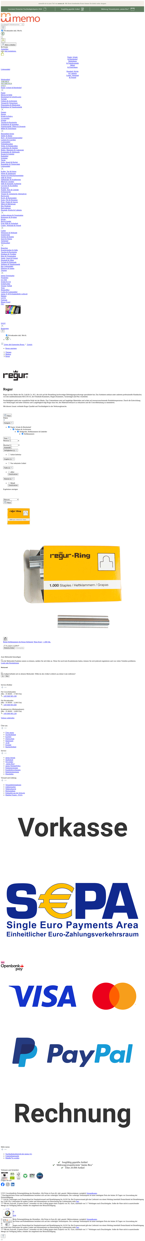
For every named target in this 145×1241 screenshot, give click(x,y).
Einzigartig (20, 648)
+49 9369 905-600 (10, 705)
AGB (7, 743)
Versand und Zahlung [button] (8, 778)
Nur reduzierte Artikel (18, 463)
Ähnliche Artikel (9, 648)
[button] (3, 35)
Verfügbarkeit (9, 450)
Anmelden (4, 49)
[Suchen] (23, 24)
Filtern (9, 416)
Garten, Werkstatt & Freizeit (11, 225)
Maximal (11, 445)
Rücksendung (10, 791)
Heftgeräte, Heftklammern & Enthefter (33, 432)
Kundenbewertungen (13, 770)
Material (8, 479)
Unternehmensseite (12, 1156)
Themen (4, 270)
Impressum (9, 741)
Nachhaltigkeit (10, 735)
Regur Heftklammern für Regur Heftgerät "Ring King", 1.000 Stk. (27, 642)
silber (12, 472)
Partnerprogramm (11, 768)
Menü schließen (10, 45)
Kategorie (7, 423)
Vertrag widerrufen (7, 718)
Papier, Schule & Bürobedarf (11, 88)
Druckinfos (9, 774)
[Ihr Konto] (3, 40)
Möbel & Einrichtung (8, 128)
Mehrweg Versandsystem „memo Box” (115, 9)
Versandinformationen (13, 785)
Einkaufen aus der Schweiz (15, 793)
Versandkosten (92, 1193)
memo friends (10, 758)
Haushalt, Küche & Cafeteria (11, 210)
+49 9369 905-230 (10, 714)
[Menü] (3, 27)
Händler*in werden (12, 1158)
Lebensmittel (5, 166)
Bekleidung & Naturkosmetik (11, 107)
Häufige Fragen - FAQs (13, 795)
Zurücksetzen (13, 474)
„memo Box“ (10, 764)
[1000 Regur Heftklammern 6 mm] (19, 527)
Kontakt (8, 745)
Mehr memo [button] (5, 1147)
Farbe (7, 468)
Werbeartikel (5, 243)
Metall (12, 483)
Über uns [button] (4, 726)
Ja (2, 676)
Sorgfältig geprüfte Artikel (70, 9)
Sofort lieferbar (15, 455)
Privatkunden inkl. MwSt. (13, 31)
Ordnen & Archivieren (23, 429)
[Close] (2, 659)
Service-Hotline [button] (6, 685)
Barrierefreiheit (10, 747)
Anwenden (7, 447)
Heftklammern (29, 434)
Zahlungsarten (10, 787)
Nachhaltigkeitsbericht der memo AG (18, 1154)
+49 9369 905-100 (10, 696)
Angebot (8, 459)
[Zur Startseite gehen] (21, 22)
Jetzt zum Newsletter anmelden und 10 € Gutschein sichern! (39, 680)
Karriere (8, 737)
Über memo (9, 733)
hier (77, 1201)
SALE (3, 323)
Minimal (11, 441)
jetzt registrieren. (10, 51)
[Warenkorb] (2, 55)
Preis (6, 438)
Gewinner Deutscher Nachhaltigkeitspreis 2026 (25, 9)
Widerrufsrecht (10, 789)
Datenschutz (9, 739)
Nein (7, 676)
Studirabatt (9, 760)
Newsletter (9, 762)
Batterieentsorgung (12, 772)
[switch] (7, 1224)
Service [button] (3, 751)
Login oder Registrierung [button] (10, 663)
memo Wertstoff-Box (13, 766)
